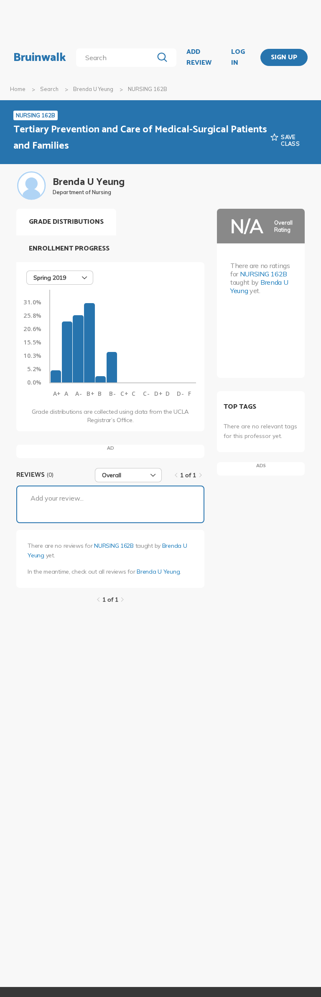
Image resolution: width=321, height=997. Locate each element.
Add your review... (57, 498)
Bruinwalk (39, 57)
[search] (116, 57)
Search (49, 89)
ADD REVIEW (198, 57)
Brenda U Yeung (93, 89)
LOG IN (238, 57)
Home (17, 89)
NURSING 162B (114, 545)
